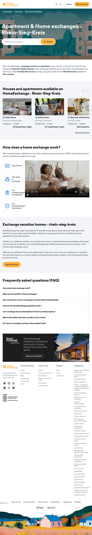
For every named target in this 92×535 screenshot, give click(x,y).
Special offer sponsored (78, 456)
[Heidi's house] (49, 113)
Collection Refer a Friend (80, 444)
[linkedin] (4, 388)
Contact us (60, 376)
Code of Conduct (29, 502)
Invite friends (42, 386)
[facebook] (4, 383)
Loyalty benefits (79, 495)
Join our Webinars (80, 382)
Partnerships (78, 479)
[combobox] (29, 41)
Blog (22, 376)
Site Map (77, 502)
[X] (9, 388)
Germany (18, 11)
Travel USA (78, 414)
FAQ (57, 370)
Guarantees (42, 383)
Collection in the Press (79, 440)
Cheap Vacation (80, 416)
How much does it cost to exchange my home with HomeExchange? (31, 300)
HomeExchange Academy (80, 407)
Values (40, 370)
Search (49, 42)
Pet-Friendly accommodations (80, 420)
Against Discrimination (79, 403)
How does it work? (44, 373)
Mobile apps (25, 378)
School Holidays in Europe (80, 394)
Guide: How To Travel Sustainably (81, 371)
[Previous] (83, 91)
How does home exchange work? (16, 288)
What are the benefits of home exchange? (20, 294)
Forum (58, 373)
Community (25, 381)
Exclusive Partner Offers (80, 465)
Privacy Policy (43, 502)
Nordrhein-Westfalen (33, 11)
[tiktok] (13, 383)
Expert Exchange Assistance (80, 460)
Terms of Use (15, 502)
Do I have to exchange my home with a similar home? (24, 323)
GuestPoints (42, 376)
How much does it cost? (44, 379)
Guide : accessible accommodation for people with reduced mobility (81, 387)
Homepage (7, 11)
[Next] (87, 91)
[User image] (28, 111)
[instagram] (9, 383)
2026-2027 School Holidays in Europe (80, 491)
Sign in (69, 4)
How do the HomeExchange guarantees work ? (22, 306)
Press (22, 384)
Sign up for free (82, 4)
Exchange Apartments (78, 427)
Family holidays (79, 482)
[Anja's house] (17, 113)
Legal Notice (67, 502)
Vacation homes (79, 431)
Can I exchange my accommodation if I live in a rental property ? (29, 312)
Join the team (25, 373)
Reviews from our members (80, 398)
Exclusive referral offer (80, 376)
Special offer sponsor (81, 433)
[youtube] (13, 388)
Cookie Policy (55, 502)
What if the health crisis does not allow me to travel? (24, 317)
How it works (78, 469)
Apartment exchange (81, 488)
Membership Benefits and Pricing (81, 451)
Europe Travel (79, 423)
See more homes (82, 132)
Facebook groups (80, 411)
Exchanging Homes (81, 436)
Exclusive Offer (79, 474)
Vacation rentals (79, 379)
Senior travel (78, 485)
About (23, 370)
